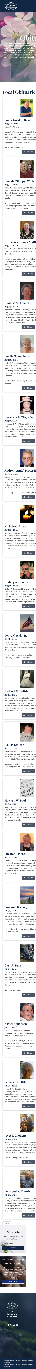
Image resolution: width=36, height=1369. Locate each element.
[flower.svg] (10, 1325)
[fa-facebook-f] (8, 1325)
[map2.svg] (13, 1325)
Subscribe (13, 1248)
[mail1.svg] (16, 1325)
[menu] (33, 5)
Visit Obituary (28, 152)
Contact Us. (31, 57)
